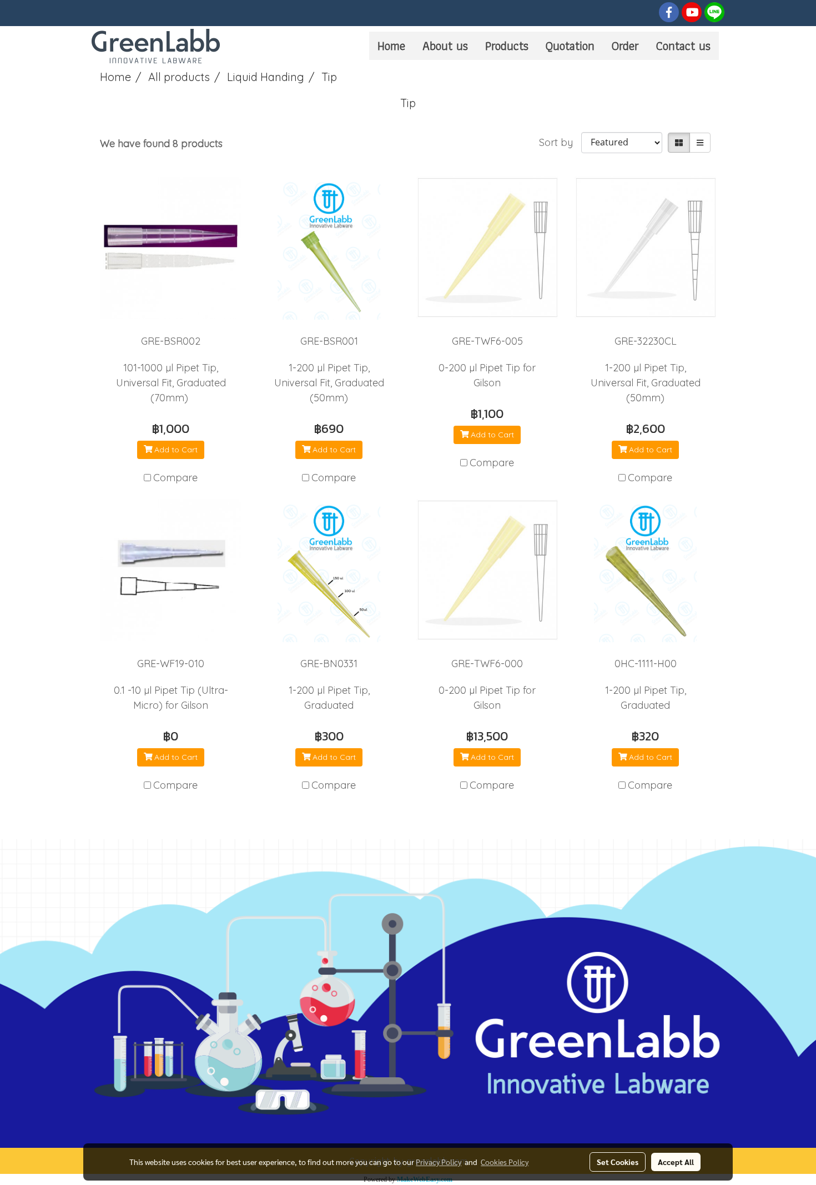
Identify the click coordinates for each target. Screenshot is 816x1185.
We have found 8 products (161, 143)
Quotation (570, 46)
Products (506, 46)
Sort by (560, 142)
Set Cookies (617, 1162)
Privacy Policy (438, 1162)
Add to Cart (175, 450)
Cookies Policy (504, 1162)
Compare (175, 477)
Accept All (676, 1162)
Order (625, 46)
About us (445, 46)
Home (391, 46)
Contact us (683, 46)
